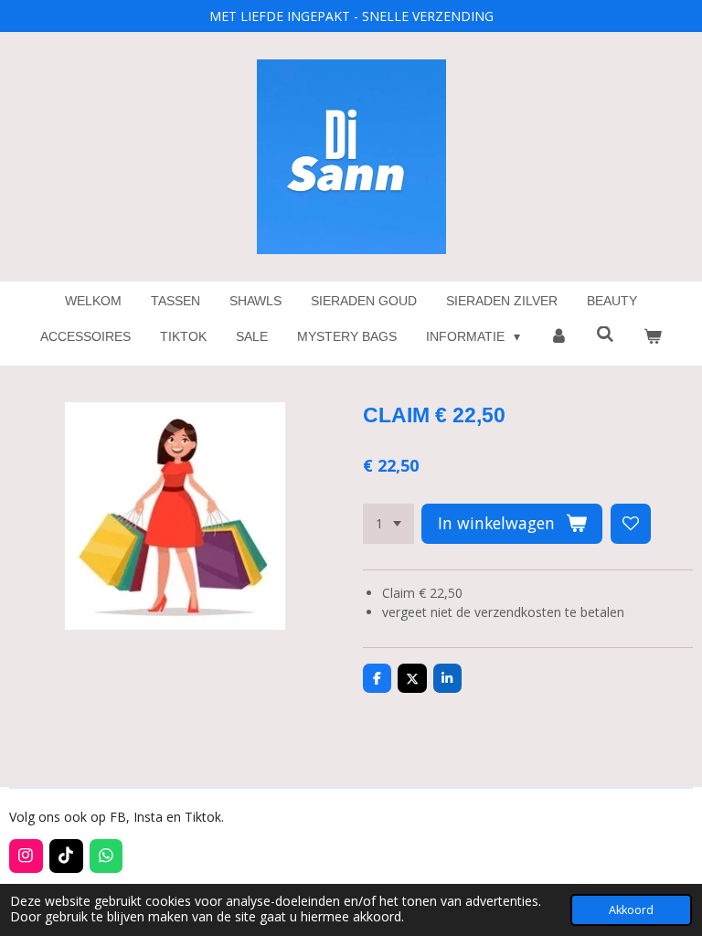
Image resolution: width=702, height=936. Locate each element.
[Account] (558, 337)
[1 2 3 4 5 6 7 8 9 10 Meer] (388, 524)
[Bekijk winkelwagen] (652, 337)
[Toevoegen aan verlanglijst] (631, 524)
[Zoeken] (606, 335)
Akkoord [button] (631, 910)
